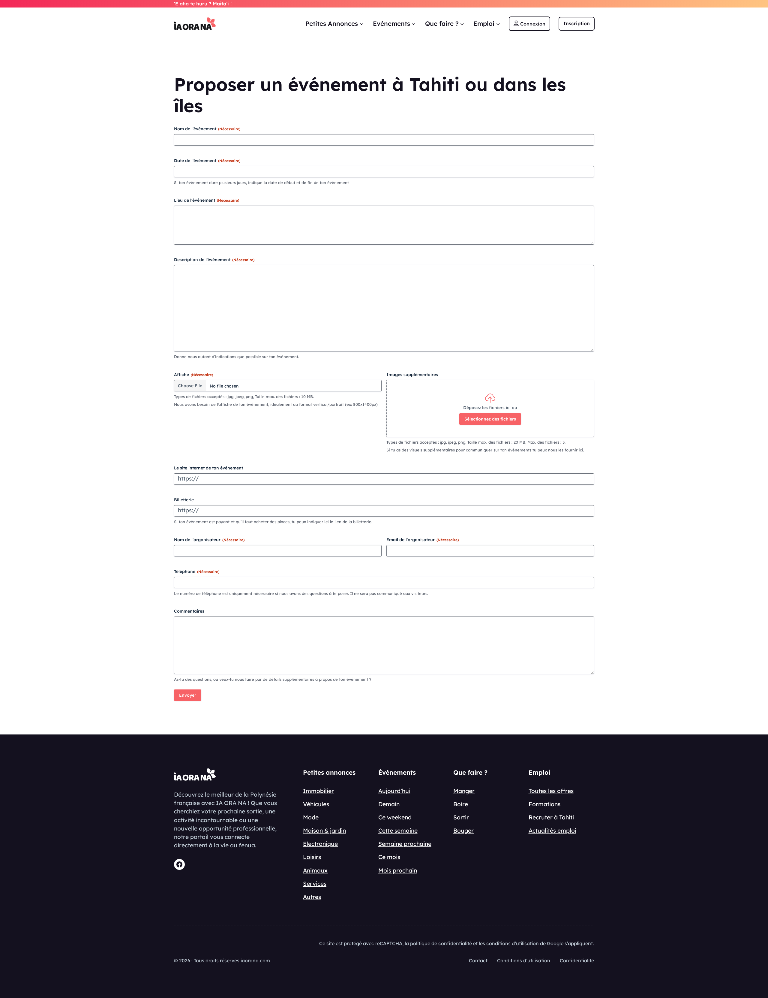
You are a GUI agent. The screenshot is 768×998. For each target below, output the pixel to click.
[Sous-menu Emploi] (498, 23)
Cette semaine (398, 830)
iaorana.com (255, 960)
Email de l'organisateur (422, 539)
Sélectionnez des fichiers (490, 419)
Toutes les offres (551, 790)
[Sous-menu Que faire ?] (462, 23)
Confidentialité (577, 960)
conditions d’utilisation (512, 943)
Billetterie (184, 499)
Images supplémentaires (412, 374)
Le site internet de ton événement (208, 468)
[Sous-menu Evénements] (413, 23)
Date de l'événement (207, 160)
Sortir (461, 817)
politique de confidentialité (441, 943)
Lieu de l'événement (206, 200)
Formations (544, 804)
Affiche (193, 374)
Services (314, 883)
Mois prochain (397, 870)
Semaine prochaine (404, 843)
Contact (478, 960)
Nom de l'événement (207, 128)
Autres (312, 896)
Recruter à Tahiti (551, 817)
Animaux (315, 870)
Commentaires (189, 611)
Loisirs (312, 857)
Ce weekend (395, 817)
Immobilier (318, 790)
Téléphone (196, 571)
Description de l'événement (214, 259)
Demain (389, 804)
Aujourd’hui (394, 790)
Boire (460, 804)
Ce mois (389, 857)
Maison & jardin (324, 830)
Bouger (463, 830)
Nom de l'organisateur (209, 539)
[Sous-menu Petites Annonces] (361, 23)
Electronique (320, 843)
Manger (464, 790)
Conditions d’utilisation (523, 960)
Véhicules (316, 804)
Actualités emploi (552, 830)
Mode (311, 817)
